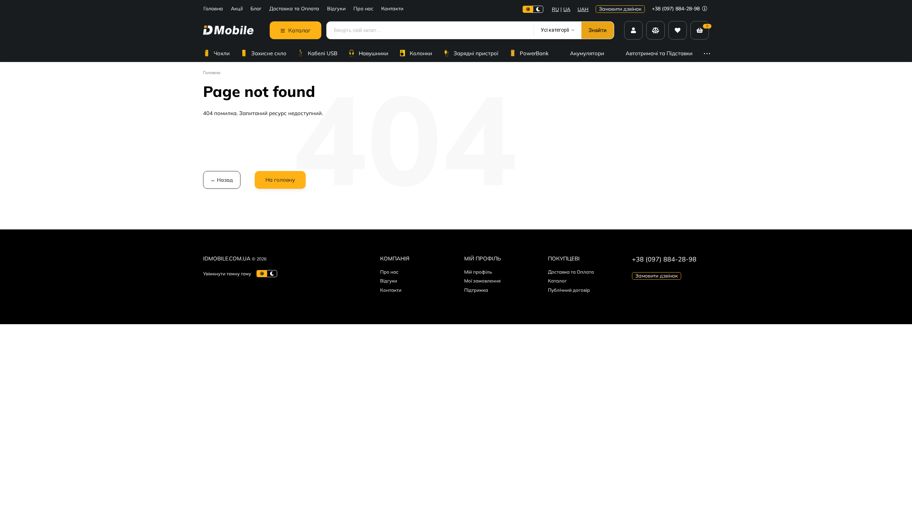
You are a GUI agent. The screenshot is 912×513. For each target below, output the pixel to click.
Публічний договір (569, 290)
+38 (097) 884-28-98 (676, 8)
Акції (237, 9)
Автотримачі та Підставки (659, 53)
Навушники (373, 53)
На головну (280, 179)
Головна (213, 9)
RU (555, 9)
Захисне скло (268, 53)
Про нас (363, 9)
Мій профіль (478, 272)
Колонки (421, 53)
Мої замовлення (482, 281)
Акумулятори (587, 53)
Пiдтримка (476, 290)
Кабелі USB (322, 53)
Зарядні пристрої (476, 53)
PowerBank (534, 53)
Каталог (557, 281)
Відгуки (336, 9)
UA (566, 9)
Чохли (222, 53)
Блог (255, 9)
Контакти (392, 9)
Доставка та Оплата (294, 9)
